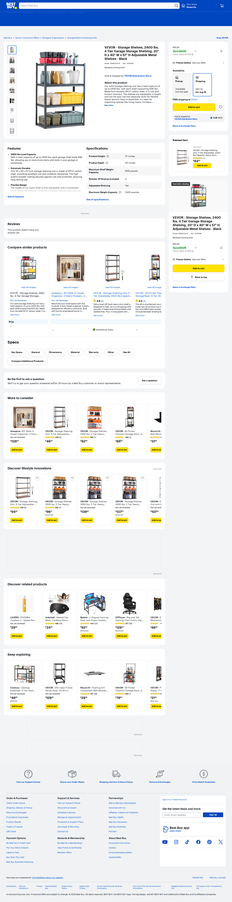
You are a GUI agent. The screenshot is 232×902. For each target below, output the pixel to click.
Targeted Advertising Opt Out (181, 887)
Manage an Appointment (69, 817)
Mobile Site (198, 877)
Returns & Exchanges (16, 812)
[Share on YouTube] (164, 842)
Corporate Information (119, 843)
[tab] (17, 352)
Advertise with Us (117, 807)
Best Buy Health (116, 817)
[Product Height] (107, 156)
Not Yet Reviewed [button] (18, 300)
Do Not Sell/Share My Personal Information (109, 887)
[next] (159, 429)
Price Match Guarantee (17, 817)
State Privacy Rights (67, 887)
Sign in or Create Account (174, 799)
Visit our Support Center (68, 803)
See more (108, 105)
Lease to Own (12, 852)
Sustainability (115, 857)
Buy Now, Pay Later (15, 857)
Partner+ (113, 831)
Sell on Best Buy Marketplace (122, 803)
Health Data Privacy (84, 887)
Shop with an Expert (67, 807)
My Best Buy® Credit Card (18, 843)
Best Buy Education (118, 822)
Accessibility (11, 886)
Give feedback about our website (47, 877)
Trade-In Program (14, 826)
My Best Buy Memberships (69, 843)
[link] (53, 437)
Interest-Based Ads (51, 887)
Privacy (39, 886)
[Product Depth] (107, 163)
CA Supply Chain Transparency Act (209, 887)
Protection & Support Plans (70, 822)
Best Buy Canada (218, 877)
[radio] (182, 84)
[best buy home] (11, 6)
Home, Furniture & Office (27, 37)
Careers (112, 847)
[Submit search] (176, 6)
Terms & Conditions (23, 887)
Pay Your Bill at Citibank (17, 847)
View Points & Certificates (69, 847)
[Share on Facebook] (198, 842)
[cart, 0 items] (222, 6)
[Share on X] (220, 842)
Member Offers (64, 852)
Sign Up (213, 814)
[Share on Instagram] (176, 842)
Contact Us (62, 831)
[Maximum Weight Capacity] (120, 192)
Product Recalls (13, 822)
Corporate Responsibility (120, 852)
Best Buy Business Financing (19, 862)
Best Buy (8, 37)
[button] (192, 54)
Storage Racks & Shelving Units (82, 37)
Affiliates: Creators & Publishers (123, 812)
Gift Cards (11, 831)
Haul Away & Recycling (68, 826)
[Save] (220, 107)
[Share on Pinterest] (209, 842)
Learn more (176, 831)
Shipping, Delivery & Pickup (19, 807)
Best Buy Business (117, 826)
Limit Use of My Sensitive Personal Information (147, 887)
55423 (194, 99)
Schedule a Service (66, 812)
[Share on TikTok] (187, 842)
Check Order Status (15, 803)
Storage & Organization (53, 37)
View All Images (28, 287)
